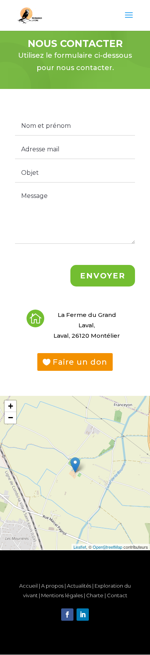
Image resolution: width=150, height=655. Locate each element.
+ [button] (10, 406)
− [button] (10, 417)
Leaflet (79, 547)
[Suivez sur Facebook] (67, 614)
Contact (117, 595)
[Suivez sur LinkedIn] (83, 614)
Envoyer (102, 275)
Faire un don (80, 362)
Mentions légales (62, 595)
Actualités (79, 586)
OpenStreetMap (107, 547)
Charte (95, 595)
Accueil (28, 586)
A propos (52, 586)
